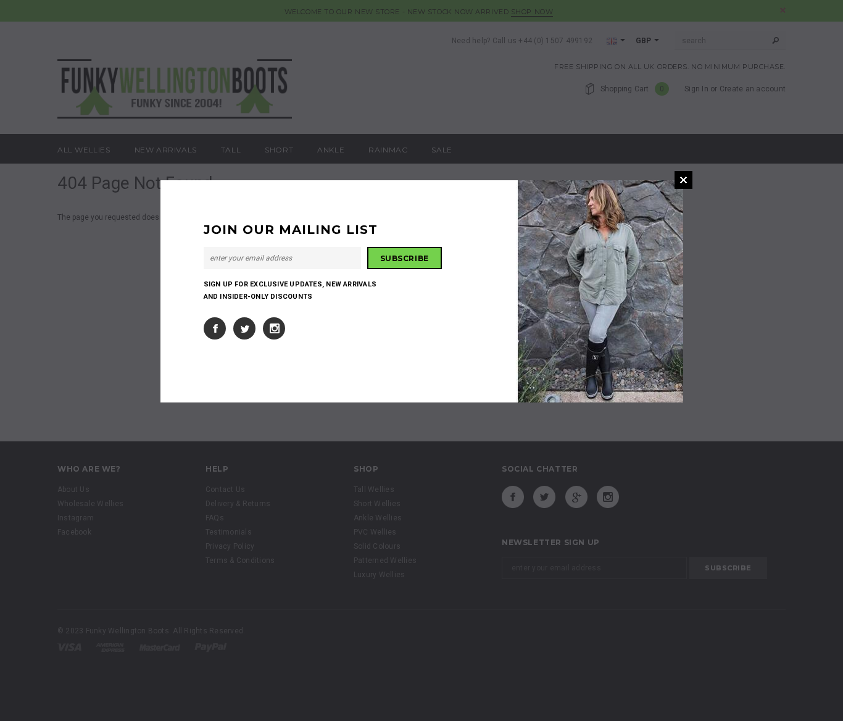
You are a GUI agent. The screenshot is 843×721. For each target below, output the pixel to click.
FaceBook (215, 328)
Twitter (244, 328)
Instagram (274, 328)
